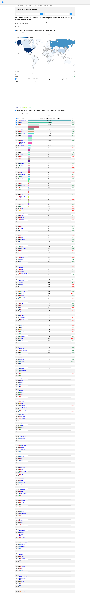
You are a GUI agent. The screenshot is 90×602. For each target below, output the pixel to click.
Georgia (22, 286)
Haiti (21, 458)
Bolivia (22, 255)
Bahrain (22, 208)
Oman (22, 187)
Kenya (22, 465)
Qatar (22, 147)
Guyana (22, 454)
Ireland (22, 246)
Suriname (22, 375)
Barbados (22, 368)
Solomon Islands (24, 542)
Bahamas (22, 398)
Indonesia (22, 156)
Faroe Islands (23, 436)
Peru (21, 226)
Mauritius (22, 506)
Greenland (23, 449)
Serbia (22, 289)
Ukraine (22, 181)
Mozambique (23, 331)
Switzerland (23, 269)
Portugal (22, 244)
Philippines (23, 261)
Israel (22, 224)
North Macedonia (24, 350)
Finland (22, 284)
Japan (22, 129)
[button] (22, 33)
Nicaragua (23, 518)
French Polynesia (24, 537)
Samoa (22, 583)
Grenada (22, 447)
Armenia (22, 295)
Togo (22, 373)
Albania (22, 357)
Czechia (22, 230)
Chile (21, 241)
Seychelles (23, 558)
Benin (22, 394)
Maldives (22, 491)
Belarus (22, 199)
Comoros (22, 414)
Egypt (22, 152)
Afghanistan (23, 352)
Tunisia (22, 237)
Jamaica (22, 462)
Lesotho (22, 487)
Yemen (22, 338)
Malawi (22, 509)
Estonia (22, 340)
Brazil (22, 176)
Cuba (22, 307)
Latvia (22, 303)
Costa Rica (23, 418)
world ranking (21, 5)
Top (16, 5)
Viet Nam (22, 217)
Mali (21, 495)
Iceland (22, 460)
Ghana (22, 329)
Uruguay (22, 359)
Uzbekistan (23, 167)
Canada (22, 131)
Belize (22, 380)
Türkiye (22, 158)
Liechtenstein (23, 363)
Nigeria (22, 206)
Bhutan (22, 403)
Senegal (22, 366)
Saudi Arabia (23, 133)
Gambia (22, 382)
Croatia (22, 282)
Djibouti (22, 425)
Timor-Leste (23, 566)
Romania (22, 215)
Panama (22, 524)
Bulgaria (22, 276)
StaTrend (7, 2)
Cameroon (23, 336)
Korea (22, 154)
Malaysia (22, 172)
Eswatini (22, 556)
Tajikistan (22, 378)
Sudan (22, 539)
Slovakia (22, 252)
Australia (22, 163)
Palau (22, 526)
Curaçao (22, 354)
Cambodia (23, 467)
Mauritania (23, 504)
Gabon (22, 334)
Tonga (22, 568)
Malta (22, 498)
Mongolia (22, 502)
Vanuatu (22, 581)
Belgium (22, 204)
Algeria (22, 165)
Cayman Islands (24, 420)
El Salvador (23, 546)
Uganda (22, 572)
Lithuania (22, 293)
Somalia (22, 548)
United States (23, 120)
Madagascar (23, 489)
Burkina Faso (23, 396)
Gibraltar (22, 440)
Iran (21, 126)
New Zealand (23, 248)
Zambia (22, 589)
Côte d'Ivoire (23, 291)
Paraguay (22, 532)
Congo (22, 345)
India (21, 150)
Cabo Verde (23, 416)
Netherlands (23, 174)
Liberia (22, 480)
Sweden (22, 313)
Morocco (22, 305)
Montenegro (23, 500)
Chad (22, 564)
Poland (22, 201)
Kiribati (22, 469)
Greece (22, 259)
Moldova (22, 315)
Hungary (22, 221)
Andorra (22, 386)
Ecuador (22, 301)
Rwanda (22, 361)
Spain (22, 183)
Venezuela (23, 192)
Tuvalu (22, 570)
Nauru (22, 522)
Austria (22, 228)
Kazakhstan (23, 178)
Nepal (22, 520)
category (28, 5)
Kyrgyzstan (23, 342)
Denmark (22, 271)
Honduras (22, 456)
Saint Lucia (23, 482)
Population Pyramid (26, 2)
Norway (22, 235)
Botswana (23, 405)
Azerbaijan (23, 213)
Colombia (22, 210)
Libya (22, 250)
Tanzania (22, 325)
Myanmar (22, 257)
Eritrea (22, 429)
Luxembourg (23, 317)
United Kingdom (24, 138)
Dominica (22, 427)
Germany (22, 135)
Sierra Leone (23, 544)
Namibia (22, 511)
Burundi (22, 392)
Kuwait (22, 194)
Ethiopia (22, 431)
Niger (22, 515)
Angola (22, 327)
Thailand (22, 161)
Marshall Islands (24, 493)
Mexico (22, 140)
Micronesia (23, 438)
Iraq (21, 232)
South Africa (23, 239)
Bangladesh (23, 185)
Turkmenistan (23, 189)
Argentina (22, 145)
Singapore (23, 219)
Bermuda (22, 401)
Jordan (22, 263)
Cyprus (22, 423)
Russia (22, 122)
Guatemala (23, 451)
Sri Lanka (22, 484)
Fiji (21, 434)
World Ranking (16, 2)
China (22, 124)
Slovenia (22, 322)
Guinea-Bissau (23, 445)
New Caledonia (23, 513)
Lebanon (22, 478)
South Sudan (23, 551)
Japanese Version (21, 28)
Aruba (22, 384)
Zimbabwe (23, 591)
